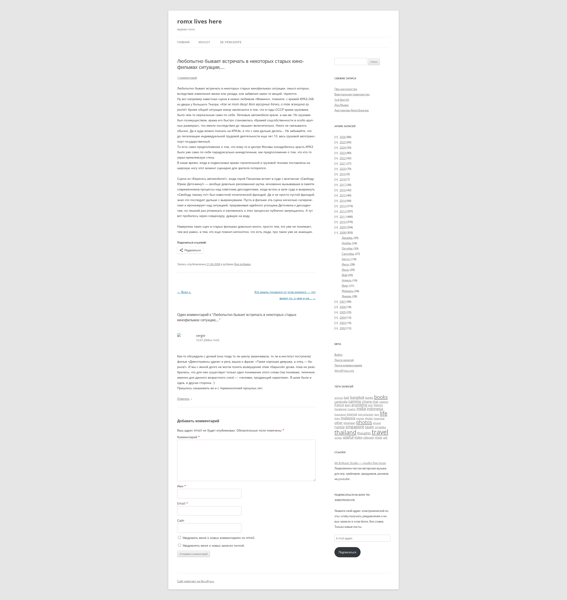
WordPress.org (344, 371)
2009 (343, 227)
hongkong (340, 409)
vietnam (368, 437)
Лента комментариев (348, 365)
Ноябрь (346, 243)
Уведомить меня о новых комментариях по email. (219, 538)
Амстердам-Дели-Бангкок (351, 110)
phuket (377, 423)
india (361, 408)
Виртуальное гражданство (352, 94)
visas (378, 437)
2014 (343, 201)
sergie (200, 335)
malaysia (348, 417)
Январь (346, 296)
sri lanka (380, 427)
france (339, 405)
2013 (343, 206)
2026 (343, 137)
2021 (343, 163)
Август (346, 259)
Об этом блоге (230, 42)
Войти (338, 355)
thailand (345, 432)
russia (339, 426)
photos (364, 422)
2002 (343, 328)
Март (345, 286)
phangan (349, 423)
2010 (343, 222)
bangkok (357, 397)
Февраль (347, 291)
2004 (343, 317)
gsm (370, 405)
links (337, 418)
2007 (343, 302)
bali (346, 397)
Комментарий (188, 437)
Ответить (183, 399)
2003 (343, 323)
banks (369, 398)
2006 (343, 307)
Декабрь (347, 238)
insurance (340, 414)
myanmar (379, 418)
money (360, 418)
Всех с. (184, 292)
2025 (343, 142)
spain (369, 426)
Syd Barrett (341, 100)
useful (348, 437)
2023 (343, 153)
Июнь (345, 270)
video (358, 437)
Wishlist (204, 42)
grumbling (359, 405)
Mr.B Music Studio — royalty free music (360, 463)
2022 (343, 158)
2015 (343, 195)
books (381, 397)
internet (352, 414)
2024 (343, 147)
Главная (183, 42)
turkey (338, 437)
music (369, 418)
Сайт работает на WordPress (195, 581)
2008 (343, 232)
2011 (343, 217)
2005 (343, 312)
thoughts (364, 433)
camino (354, 401)
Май (344, 275)
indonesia (375, 408)
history (378, 405)
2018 (343, 179)
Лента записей (344, 360)
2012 (343, 211)
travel (380, 432)
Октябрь (347, 248)
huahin (352, 409)
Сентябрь (348, 254)
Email (182, 503)
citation (383, 401)
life (383, 413)
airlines (338, 397)
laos (376, 414)
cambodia (341, 402)
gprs (348, 405)
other (338, 422)
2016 (343, 190)
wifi (385, 437)
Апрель (347, 280)
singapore (355, 426)
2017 (343, 185)
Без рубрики (242, 264)
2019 (343, 174)
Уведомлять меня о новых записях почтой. (214, 545)
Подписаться (347, 552)
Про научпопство (345, 89)
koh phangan (365, 414)
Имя (181, 486)
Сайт (180, 520)
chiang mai (370, 401)
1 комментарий (187, 78)
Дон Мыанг (341, 105)
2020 (343, 169)
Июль (345, 264)
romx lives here (199, 21)
